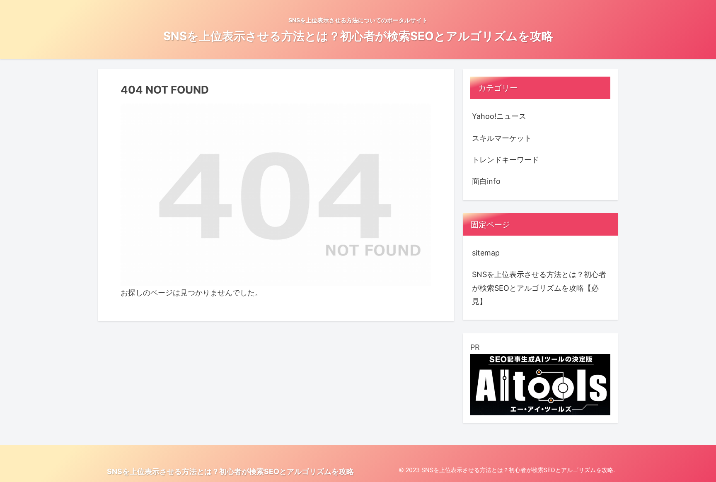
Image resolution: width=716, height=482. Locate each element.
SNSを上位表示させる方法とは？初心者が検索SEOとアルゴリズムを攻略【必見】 (539, 288)
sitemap (486, 252)
